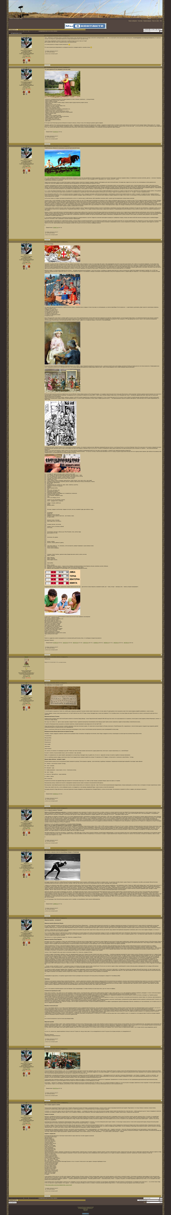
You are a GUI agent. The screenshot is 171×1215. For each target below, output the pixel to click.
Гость (149, 18)
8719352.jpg (55, 642)
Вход (21, 18)
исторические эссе (43, 31)
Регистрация (16, 18)
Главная (11, 18)
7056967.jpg (55, 227)
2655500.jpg (55, 793)
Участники (140, 20)
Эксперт (26, 656)
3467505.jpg (126, 642)
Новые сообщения (132, 20)
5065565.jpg (106, 642)
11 (67, 1102)
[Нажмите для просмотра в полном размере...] (62, 97)
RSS (160, 18)
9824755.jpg (55, 1088)
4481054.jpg (116, 642)
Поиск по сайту (155, 20)
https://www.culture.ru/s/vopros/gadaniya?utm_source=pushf (59, 1184)
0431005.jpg (55, 131)
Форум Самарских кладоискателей (16, 31)
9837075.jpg (75, 642)
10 (66, 1048)
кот (26, 35)
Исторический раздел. (33, 31)
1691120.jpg (65, 642)
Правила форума (147, 20)
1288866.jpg (55, 903)
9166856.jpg (96, 642)
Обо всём (26, 31)
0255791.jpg (85, 642)
